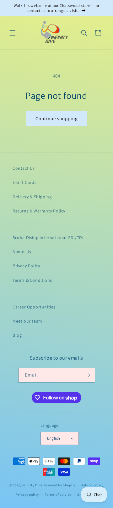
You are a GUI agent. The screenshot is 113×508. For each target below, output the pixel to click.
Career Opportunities (34, 307)
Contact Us (24, 168)
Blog (17, 335)
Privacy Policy (26, 266)
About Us (22, 251)
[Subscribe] (88, 375)
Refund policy (92, 485)
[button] (12, 33)
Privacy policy (27, 494)
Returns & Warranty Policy (39, 211)
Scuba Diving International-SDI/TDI (48, 237)
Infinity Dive (32, 485)
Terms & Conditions (32, 280)
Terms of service (58, 494)
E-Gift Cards (24, 182)
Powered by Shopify (59, 485)
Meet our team (27, 321)
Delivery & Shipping (32, 197)
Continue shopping (56, 118)
